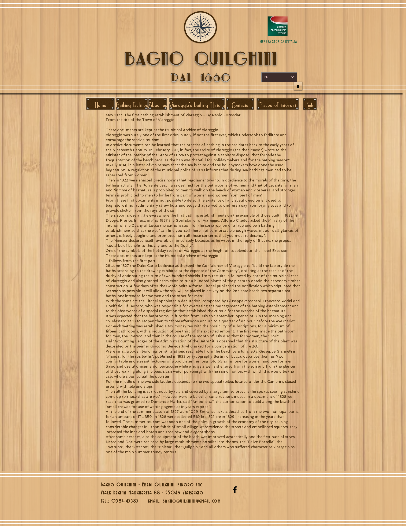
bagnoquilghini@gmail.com (192, 501)
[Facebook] (234, 489)
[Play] (298, 86)
